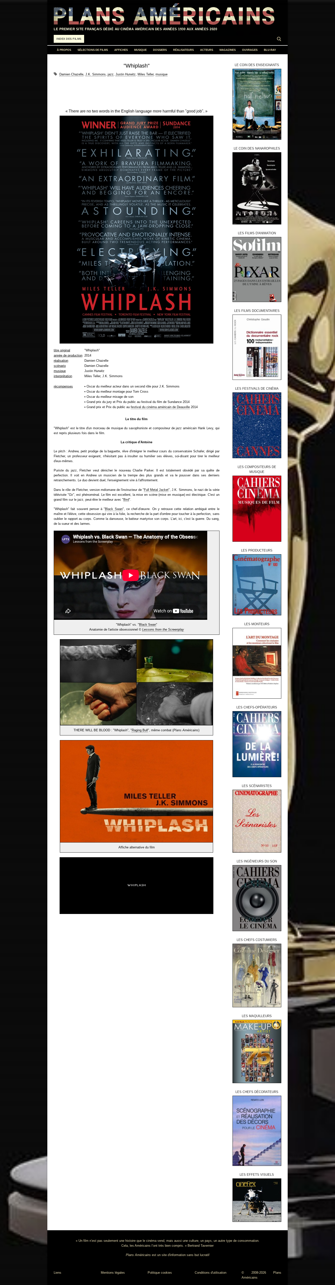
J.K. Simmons (95, 74)
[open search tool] (279, 39)
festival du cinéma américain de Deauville (160, 407)
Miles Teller (146, 74)
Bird (126, 499)
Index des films (68, 38)
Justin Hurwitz (126, 74)
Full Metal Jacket (156, 490)
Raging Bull (140, 730)
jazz (111, 74)
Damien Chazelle (71, 74)
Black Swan (113, 509)
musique (161, 74)
